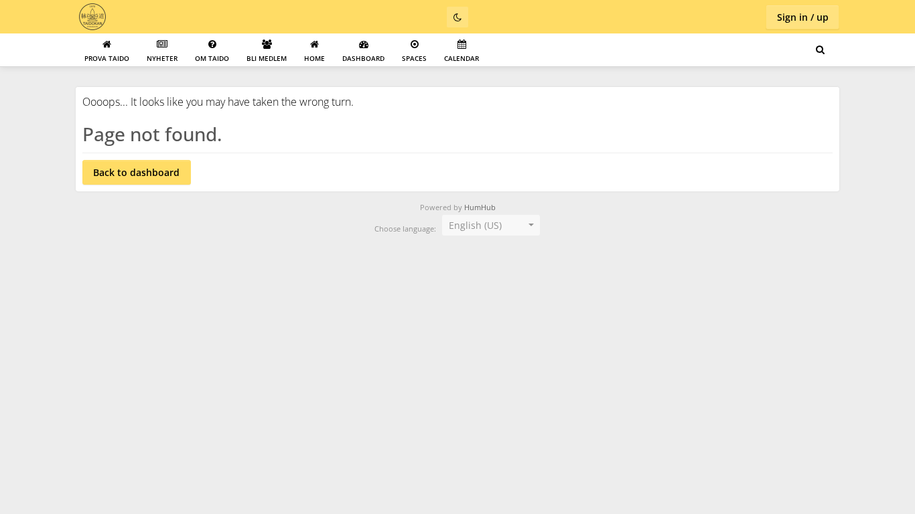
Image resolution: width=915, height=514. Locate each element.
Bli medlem (267, 58)
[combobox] (491, 225)
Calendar (461, 58)
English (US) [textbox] (475, 225)
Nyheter (162, 58)
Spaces (414, 58)
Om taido (212, 58)
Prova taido (106, 58)
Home (314, 58)
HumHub (480, 207)
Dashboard (363, 58)
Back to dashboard (136, 172)
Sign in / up (803, 17)
